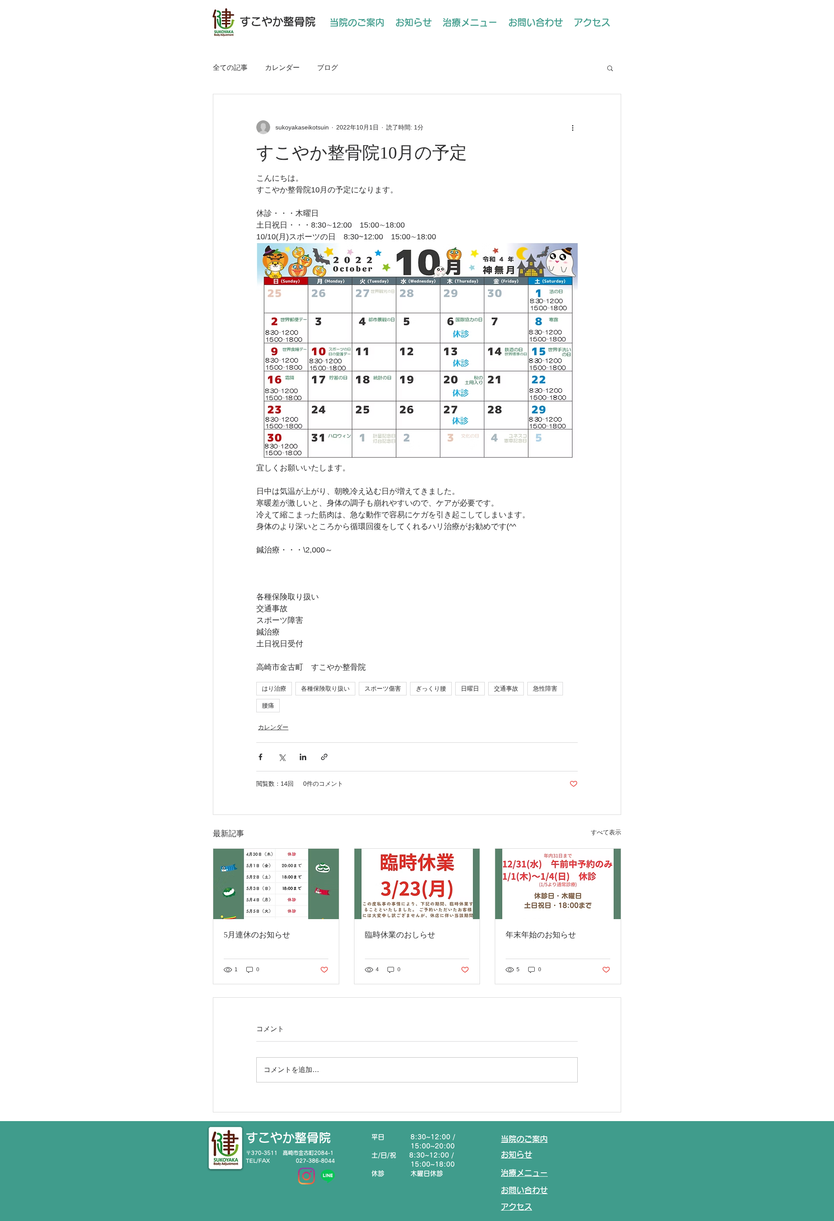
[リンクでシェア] (324, 757)
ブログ (327, 67)
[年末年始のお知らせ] (558, 884)
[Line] (327, 1176)
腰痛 (268, 705)
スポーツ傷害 (382, 688)
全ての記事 (230, 67)
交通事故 (506, 688)
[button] (610, 67)
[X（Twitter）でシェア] (282, 757)
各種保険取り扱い (325, 688)
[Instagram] (306, 1176)
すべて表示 (606, 832)
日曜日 (470, 688)
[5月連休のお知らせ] (276, 884)
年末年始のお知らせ (541, 934)
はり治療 (274, 688)
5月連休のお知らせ (257, 934)
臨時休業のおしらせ (400, 934)
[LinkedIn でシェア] (303, 757)
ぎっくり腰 (431, 688)
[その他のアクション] (572, 127)
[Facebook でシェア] (260, 757)
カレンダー (282, 67)
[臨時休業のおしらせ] (417, 884)
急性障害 (545, 688)
